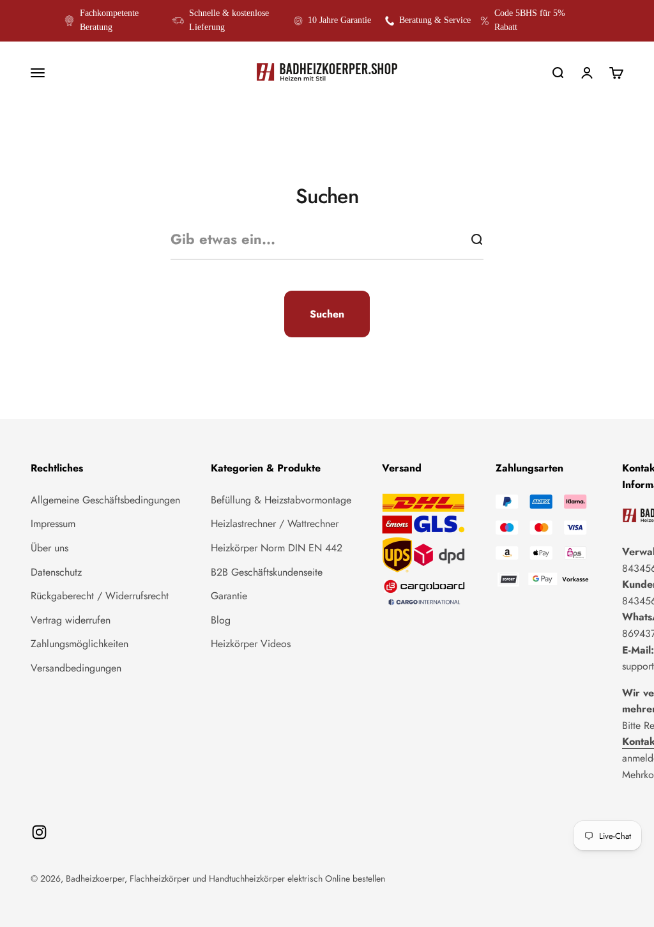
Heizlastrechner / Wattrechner (274, 523)
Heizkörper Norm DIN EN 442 (276, 547)
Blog (221, 620)
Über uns (49, 547)
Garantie (229, 595)
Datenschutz (56, 572)
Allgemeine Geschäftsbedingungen (105, 500)
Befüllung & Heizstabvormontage (281, 500)
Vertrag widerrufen (70, 620)
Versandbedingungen (76, 668)
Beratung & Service (435, 20)
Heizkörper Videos (251, 643)
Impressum (53, 523)
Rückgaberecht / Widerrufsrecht (100, 595)
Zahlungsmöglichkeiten (79, 643)
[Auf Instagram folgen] (39, 832)
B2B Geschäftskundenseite (267, 572)
